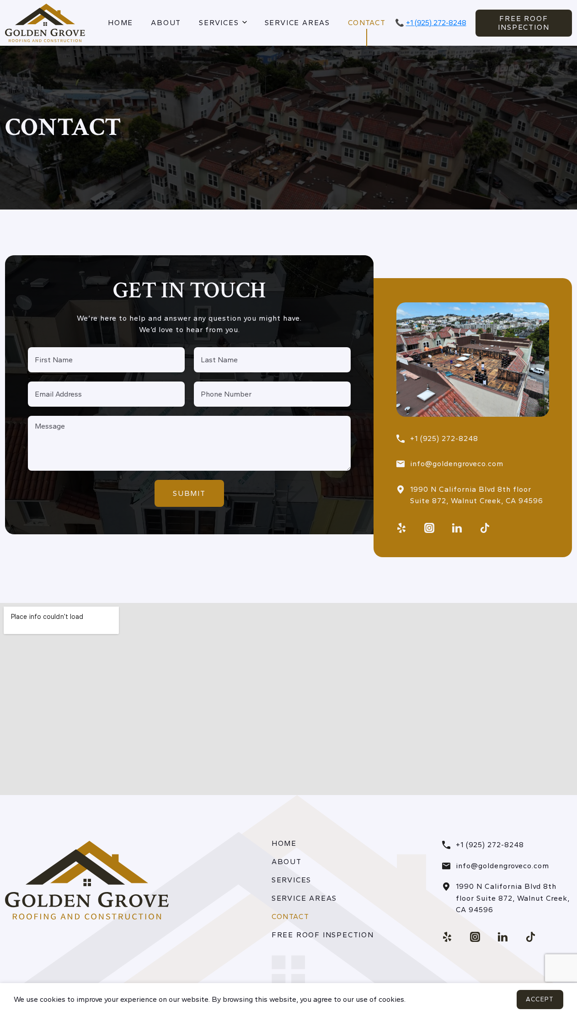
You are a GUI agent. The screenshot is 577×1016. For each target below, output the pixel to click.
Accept (540, 999)
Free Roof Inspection (523, 23)
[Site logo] (45, 22)
